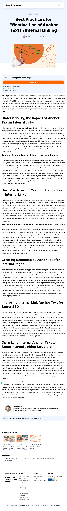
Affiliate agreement (24, 476)
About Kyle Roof (38, 476)
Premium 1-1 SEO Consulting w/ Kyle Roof (25, 498)
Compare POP (22, 495)
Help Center (31, 418)
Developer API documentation (23, 488)
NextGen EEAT (23, 491)
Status (35, 482)
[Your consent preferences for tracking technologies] (1, 383)
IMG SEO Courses (23, 482)
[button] (58, 5)
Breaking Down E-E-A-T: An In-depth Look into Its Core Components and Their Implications (29, 459)
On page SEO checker (25, 485)
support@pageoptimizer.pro (55, 476)
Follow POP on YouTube (40, 480)
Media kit (36, 478)
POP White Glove (23, 493)
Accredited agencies (24, 480)
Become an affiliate (24, 478)
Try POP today (33, 82)
